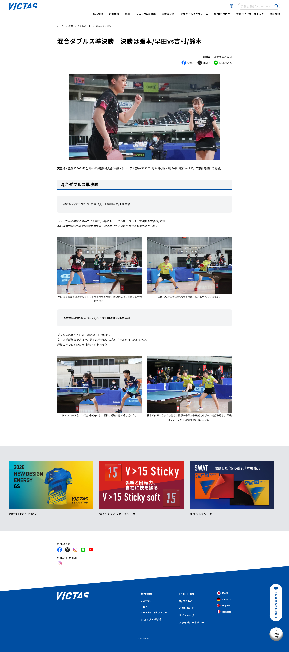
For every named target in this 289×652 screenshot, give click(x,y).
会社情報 (275, 14)
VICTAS (147, 601)
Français (226, 611)
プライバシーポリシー (191, 622)
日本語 (225, 593)
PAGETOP (276, 635)
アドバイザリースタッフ (250, 14)
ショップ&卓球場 (146, 14)
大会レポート (84, 26)
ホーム (60, 26)
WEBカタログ (222, 14)
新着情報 (114, 14)
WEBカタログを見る (276, 604)
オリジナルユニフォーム (194, 14)
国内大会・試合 (103, 26)
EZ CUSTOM (186, 594)
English (226, 605)
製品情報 (98, 14)
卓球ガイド (168, 14)
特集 (127, 14)
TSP (145, 606)
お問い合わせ (186, 608)
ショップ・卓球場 (151, 619)
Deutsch (226, 599)
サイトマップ (186, 615)
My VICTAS (185, 601)
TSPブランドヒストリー (155, 612)
